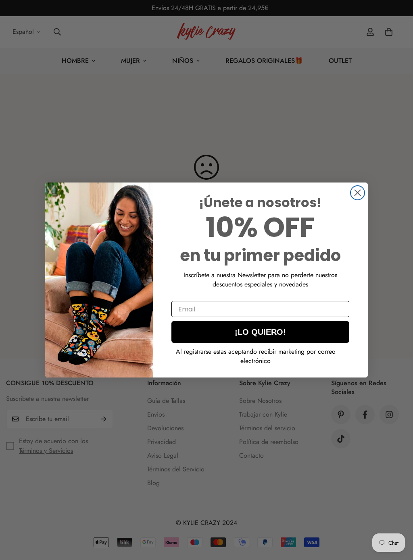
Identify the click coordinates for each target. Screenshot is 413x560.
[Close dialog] (357, 193)
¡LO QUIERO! (260, 332)
